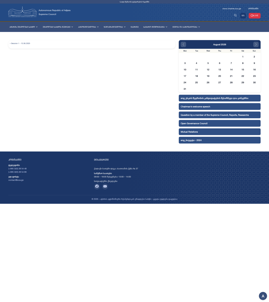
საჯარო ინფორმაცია (154, 27)
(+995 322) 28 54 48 (17, 168)
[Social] (97, 186)
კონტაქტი (253, 8)
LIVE (256, 15)
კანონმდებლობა (87, 27)
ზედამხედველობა (113, 27)
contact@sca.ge (16, 180)
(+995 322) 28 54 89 (17, 172)
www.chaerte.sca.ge (231, 8)
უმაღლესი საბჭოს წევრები (56, 27)
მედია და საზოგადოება (184, 27)
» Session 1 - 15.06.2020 (20, 43)
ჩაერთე (135, 27)
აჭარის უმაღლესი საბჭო (22, 27)
